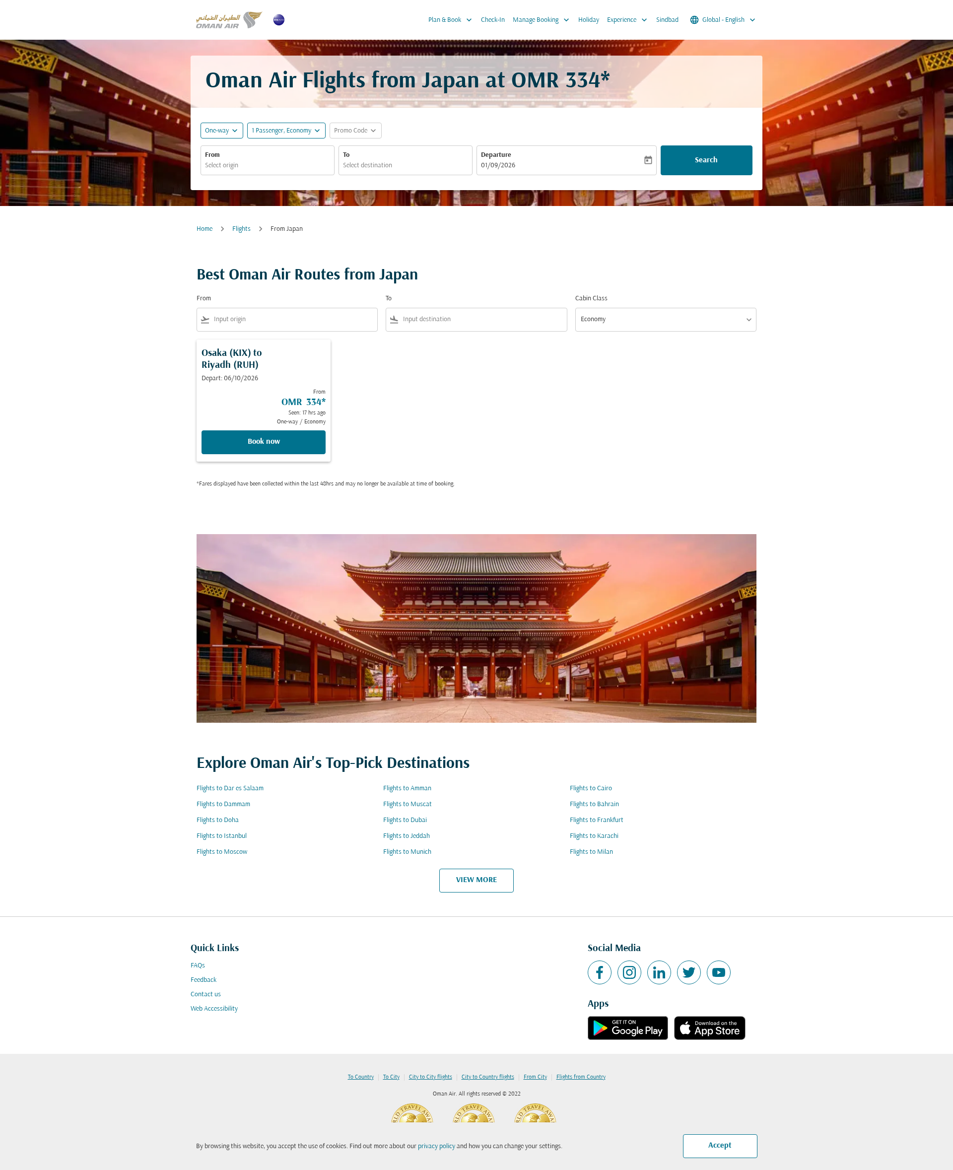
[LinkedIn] (659, 972)
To (346, 155)
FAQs (198, 965)
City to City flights (430, 1077)
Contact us (206, 994)
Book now (264, 442)
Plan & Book (451, 20)
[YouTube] (719, 972)
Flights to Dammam (223, 804)
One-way (217, 131)
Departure (496, 155)
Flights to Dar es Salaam (230, 788)
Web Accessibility (214, 1009)
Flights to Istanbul (222, 836)
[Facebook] (600, 972)
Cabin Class (591, 298)
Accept (720, 1146)
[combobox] (267, 165)
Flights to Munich (407, 852)
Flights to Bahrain (594, 804)
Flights (241, 229)
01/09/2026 (498, 165)
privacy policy (436, 1146)
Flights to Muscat (407, 804)
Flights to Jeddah (406, 836)
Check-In (493, 20)
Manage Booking (542, 20)
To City (391, 1077)
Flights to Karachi (594, 836)
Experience (628, 20)
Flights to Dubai (405, 820)
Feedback (203, 980)
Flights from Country (581, 1077)
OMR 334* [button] (560, 81)
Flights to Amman (407, 788)
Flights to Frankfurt (596, 820)
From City (535, 1077)
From (212, 155)
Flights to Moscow (222, 852)
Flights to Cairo (591, 788)
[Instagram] (629, 972)
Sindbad (667, 20)
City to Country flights (488, 1077)
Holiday (588, 20)
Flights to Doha (218, 820)
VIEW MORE (476, 880)
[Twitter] (689, 972)
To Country (361, 1077)
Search (706, 160)
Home (204, 229)
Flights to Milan (591, 852)
